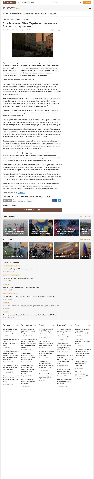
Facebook (32, 196)
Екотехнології (29, 14)
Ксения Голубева (20, 30)
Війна (18, 19)
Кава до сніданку (16, 14)
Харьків (26, 19)
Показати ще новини (32, 210)
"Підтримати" (10, 2)
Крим (37, 14)
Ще (17, 325)
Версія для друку (55, 30)
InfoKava (11, 7)
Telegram (39, 196)
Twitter (47, 196)
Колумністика (8, 19)
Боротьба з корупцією (49, 14)
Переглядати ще (85, 216)
